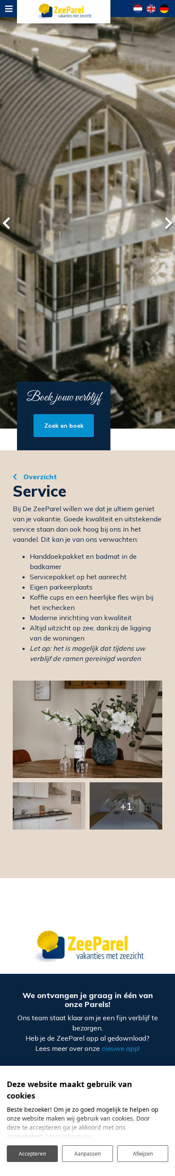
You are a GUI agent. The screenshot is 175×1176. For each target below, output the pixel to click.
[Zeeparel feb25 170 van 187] (49, 806)
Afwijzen (143, 1153)
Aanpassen (87, 1153)
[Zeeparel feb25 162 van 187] (87, 729)
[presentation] (6, 223)
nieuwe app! (121, 1048)
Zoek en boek (64, 425)
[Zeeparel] (63, 12)
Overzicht (39, 476)
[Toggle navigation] (8, 8)
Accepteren (32, 1153)
